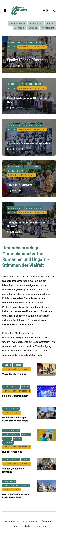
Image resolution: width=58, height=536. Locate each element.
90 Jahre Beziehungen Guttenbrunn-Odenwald (15, 419)
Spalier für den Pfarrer (25, 59)
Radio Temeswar (12, 413)
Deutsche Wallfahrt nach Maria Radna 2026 (15, 496)
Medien (18, 365)
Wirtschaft (48, 27)
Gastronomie (15, 167)
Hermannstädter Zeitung (32, 47)
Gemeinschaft (17, 23)
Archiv (28, 525)
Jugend (33, 27)
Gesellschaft (33, 42)
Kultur (50, 23)
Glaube (25, 485)
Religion (8, 443)
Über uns (47, 521)
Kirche (7, 439)
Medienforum (12, 521)
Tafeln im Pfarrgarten (20, 184)
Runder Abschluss (12, 451)
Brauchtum (36, 23)
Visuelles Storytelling (14, 373)
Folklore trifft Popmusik (15, 395)
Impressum (42, 525)
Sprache (19, 27)
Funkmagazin (30, 521)
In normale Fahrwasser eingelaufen (28, 143)
